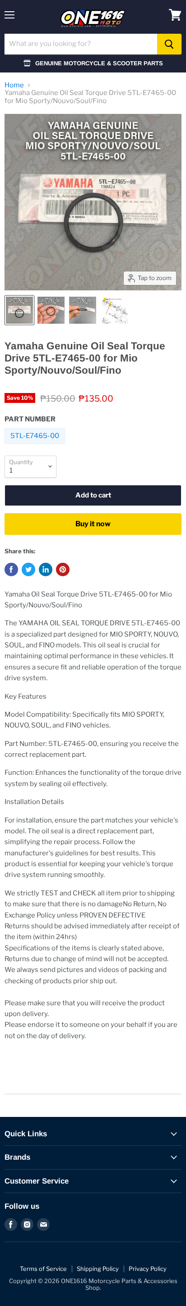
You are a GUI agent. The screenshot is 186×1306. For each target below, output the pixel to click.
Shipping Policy (98, 1268)
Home (14, 85)
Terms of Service (43, 1268)
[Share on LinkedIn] (45, 569)
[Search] (169, 44)
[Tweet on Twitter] (28, 569)
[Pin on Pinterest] (63, 569)
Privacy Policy (148, 1268)
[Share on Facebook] (11, 569)
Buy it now (93, 524)
